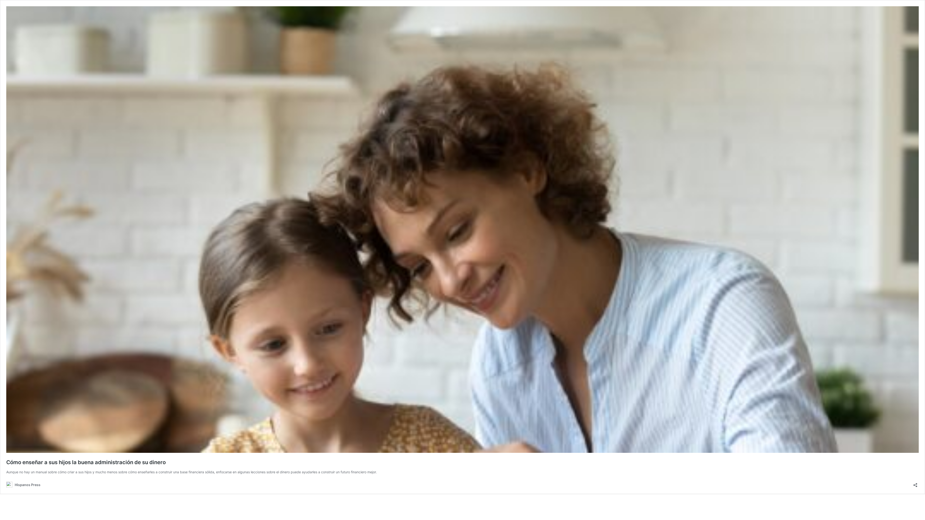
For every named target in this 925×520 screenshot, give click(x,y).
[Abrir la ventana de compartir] (915, 483)
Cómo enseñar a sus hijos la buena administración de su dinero (86, 462)
